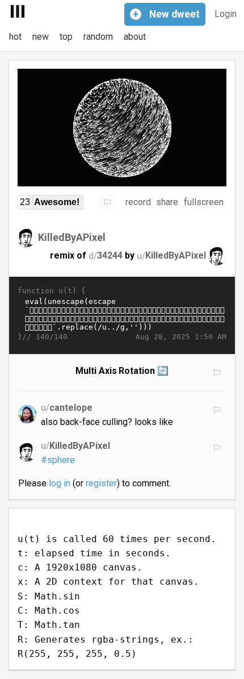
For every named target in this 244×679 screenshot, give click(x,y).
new (40, 36)
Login (225, 14)
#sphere (58, 460)
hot (15, 36)
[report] (107, 202)
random (98, 36)
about (135, 36)
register (101, 483)
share (167, 202)
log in (59, 483)
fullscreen (204, 202)
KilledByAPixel (72, 237)
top (66, 36)
